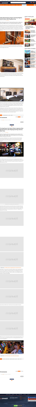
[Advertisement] (12, 11)
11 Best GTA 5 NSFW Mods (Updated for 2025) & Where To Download (33, 36)
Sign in (35, 2)
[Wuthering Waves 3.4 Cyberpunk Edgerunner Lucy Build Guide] (27, 59)
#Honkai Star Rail (16, 0)
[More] (27, 5)
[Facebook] (30, 2)
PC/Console (7, 20)
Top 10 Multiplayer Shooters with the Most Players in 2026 (33, 62)
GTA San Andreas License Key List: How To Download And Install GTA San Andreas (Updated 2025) (33, 31)
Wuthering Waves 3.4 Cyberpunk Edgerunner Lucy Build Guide (33, 59)
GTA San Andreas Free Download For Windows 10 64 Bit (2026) (30, 27)
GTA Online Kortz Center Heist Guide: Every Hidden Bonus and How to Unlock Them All (33, 55)
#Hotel (9, 115)
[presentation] (2, 115)
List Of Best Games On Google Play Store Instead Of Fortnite (12, 281)
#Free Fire (8, 0)
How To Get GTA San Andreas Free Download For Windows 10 (33, 44)
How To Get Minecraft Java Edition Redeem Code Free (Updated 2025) (33, 40)
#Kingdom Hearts (5, 115)
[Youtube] (31, 2)
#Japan (12, 115)
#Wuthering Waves (12, 0)
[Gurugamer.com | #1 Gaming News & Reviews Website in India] (4, 2)
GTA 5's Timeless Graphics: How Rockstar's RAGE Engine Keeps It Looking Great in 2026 (33, 66)
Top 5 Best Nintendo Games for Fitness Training (33, 52)
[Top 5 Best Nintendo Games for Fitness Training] (27, 52)
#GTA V (5, 0)
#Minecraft (3, 0)
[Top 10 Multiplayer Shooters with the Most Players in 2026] (27, 62)
